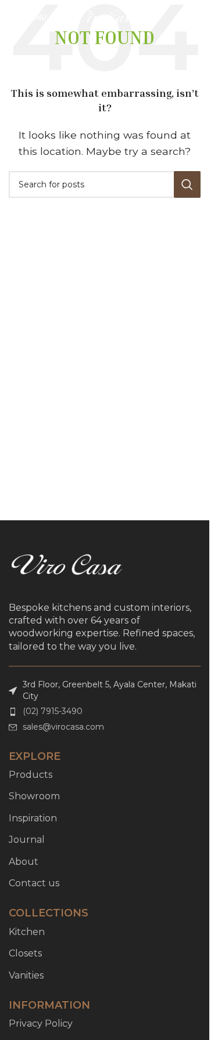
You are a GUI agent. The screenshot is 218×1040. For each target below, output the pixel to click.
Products (30, 774)
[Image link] (67, 565)
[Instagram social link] (194, 18)
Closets (25, 953)
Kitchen (27, 931)
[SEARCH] (187, 184)
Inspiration (33, 818)
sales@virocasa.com (63, 727)
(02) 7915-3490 (53, 711)
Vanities (26, 975)
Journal (27, 839)
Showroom (34, 796)
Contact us (34, 883)
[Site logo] (105, 16)
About (23, 861)
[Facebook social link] (180, 18)
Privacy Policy (41, 1023)
